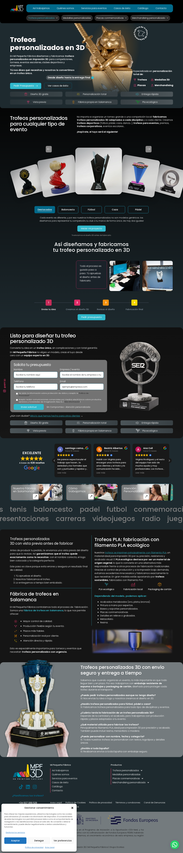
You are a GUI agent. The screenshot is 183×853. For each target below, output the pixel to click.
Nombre (18, 369)
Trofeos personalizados (41, 18)
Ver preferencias (63, 840)
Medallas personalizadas (77, 18)
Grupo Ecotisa (117, 847)
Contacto (161, 8)
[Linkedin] (28, 787)
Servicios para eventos (94, 8)
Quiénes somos (65, 8)
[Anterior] (49, 149)
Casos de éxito (122, 8)
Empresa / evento (70, 369)
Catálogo (143, 8)
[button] (72, 807)
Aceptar (15, 840)
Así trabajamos (41, 8)
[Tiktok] (21, 787)
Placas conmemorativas (110, 18)
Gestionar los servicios (15, 832)
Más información (72, 401)
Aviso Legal (49, 847)
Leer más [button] (61, 473)
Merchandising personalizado (148, 18)
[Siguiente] (149, 149)
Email (63, 381)
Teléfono (19, 381)
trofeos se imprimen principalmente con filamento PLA (135, 552)
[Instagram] (34, 787)
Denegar (39, 840)
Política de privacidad (34, 847)
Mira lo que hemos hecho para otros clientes (55, 415)
